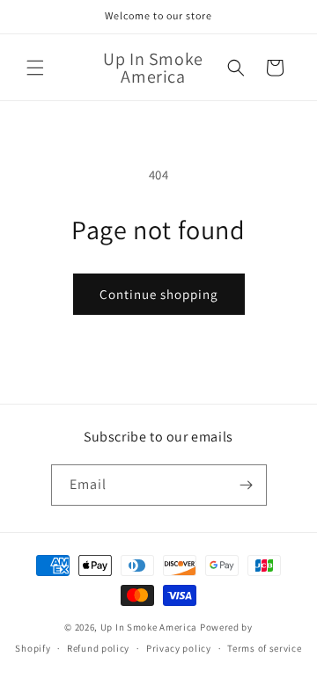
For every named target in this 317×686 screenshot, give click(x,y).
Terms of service (264, 648)
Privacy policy (178, 648)
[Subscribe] (246, 485)
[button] (35, 67)
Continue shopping (159, 294)
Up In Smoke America (148, 627)
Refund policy (98, 648)
